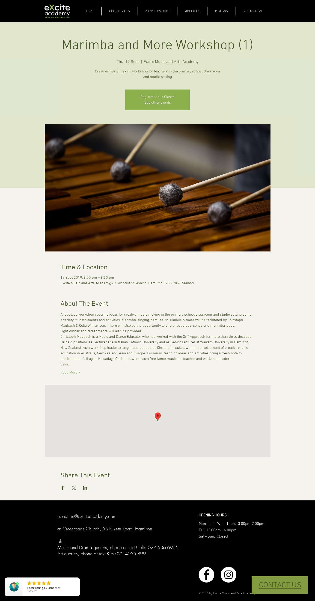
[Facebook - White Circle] (206, 575)
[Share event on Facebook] (62, 488)
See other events (157, 102)
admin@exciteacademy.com (89, 516)
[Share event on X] (74, 488)
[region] (280, 585)
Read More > (70, 372)
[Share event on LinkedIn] (85, 488)
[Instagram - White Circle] (228, 575)
